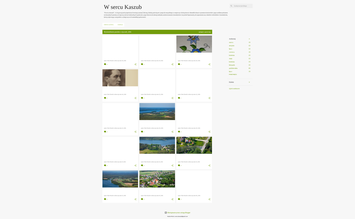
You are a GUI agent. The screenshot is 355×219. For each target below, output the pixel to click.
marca (231, 42)
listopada (232, 65)
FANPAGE (120, 24)
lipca (230, 49)
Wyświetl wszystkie (205, 32)
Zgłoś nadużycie (234, 88)
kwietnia (232, 55)
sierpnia (231, 45)
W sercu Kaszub (123, 7)
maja (230, 58)
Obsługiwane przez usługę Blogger (178, 212)
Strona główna (109, 24)
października (233, 68)
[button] (135, 64)
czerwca (231, 52)
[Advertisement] (219, 63)
